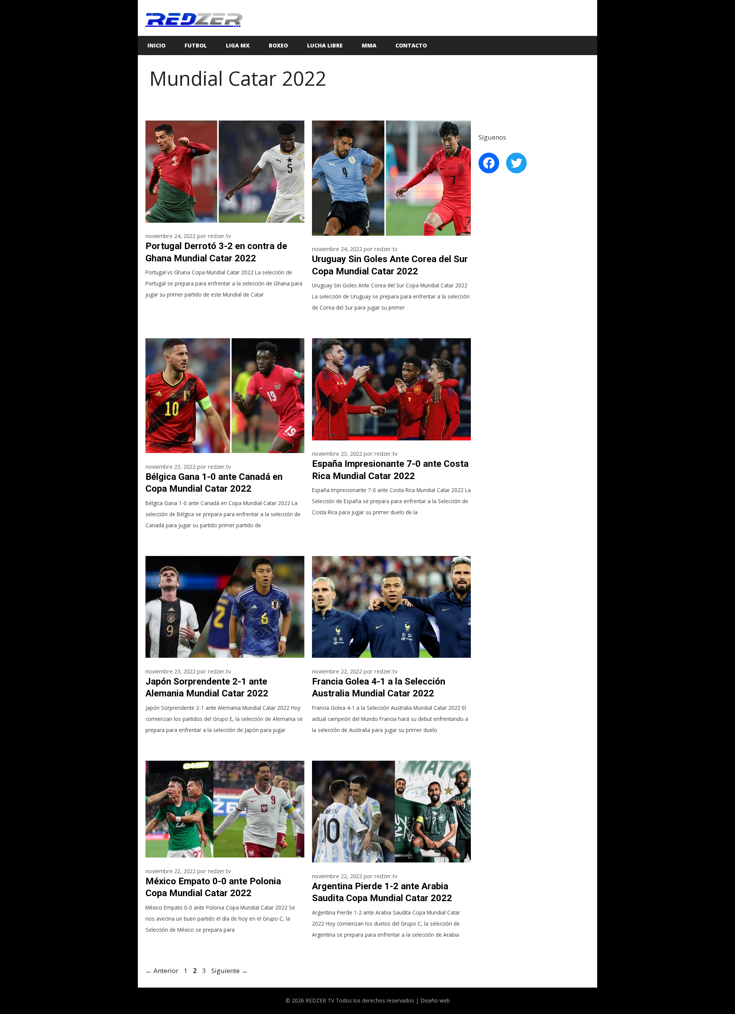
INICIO (156, 45)
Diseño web (435, 1000)
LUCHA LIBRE (325, 45)
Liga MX (238, 45)
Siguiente (229, 970)
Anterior (161, 970)
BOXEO (278, 45)
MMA (369, 45)
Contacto (411, 45)
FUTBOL (196, 45)
